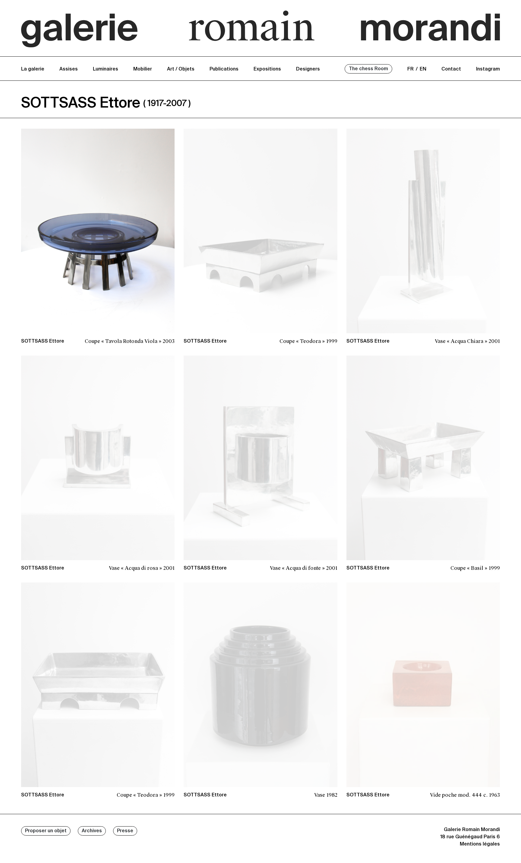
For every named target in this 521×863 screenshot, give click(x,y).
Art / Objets (180, 69)
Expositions (267, 69)
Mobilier (142, 69)
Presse (125, 831)
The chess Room (368, 69)
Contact (451, 69)
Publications (224, 69)
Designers (308, 69)
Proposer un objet (46, 831)
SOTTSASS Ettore (42, 341)
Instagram (488, 69)
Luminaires (105, 69)
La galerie (32, 69)
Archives (92, 831)
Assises (68, 69)
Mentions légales (480, 844)
